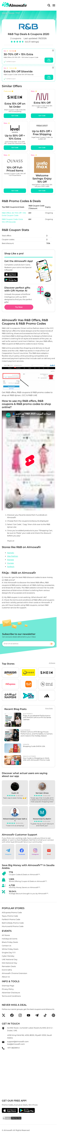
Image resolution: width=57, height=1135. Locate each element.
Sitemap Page (8, 986)
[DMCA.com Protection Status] (28, 1118)
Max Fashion (12, 556)
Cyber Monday (8, 956)
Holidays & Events (9, 939)
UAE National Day (9, 959)
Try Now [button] (19, 307)
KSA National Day (9, 963)
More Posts (49, 708)
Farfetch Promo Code (11, 919)
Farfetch (10, 566)
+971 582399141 (13, 1048)
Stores (11, 13)
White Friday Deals (10, 949)
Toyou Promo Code (10, 916)
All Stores (52, 663)
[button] (10, 672)
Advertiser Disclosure (11, 992)
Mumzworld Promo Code (12, 926)
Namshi (10, 552)
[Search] (49, 5)
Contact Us (6, 946)
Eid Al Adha (7, 970)
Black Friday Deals (10, 942)
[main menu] (53, 5)
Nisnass (10, 559)
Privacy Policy (8, 989)
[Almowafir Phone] (3, 1049)
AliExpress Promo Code (12, 913)
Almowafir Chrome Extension (14, 973)
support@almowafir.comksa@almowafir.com (18, 1042)
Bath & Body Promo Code (13, 923)
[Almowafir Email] (3, 1043)
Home (4, 13)
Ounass (10, 563)
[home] (14, 4)
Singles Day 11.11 (9, 952)
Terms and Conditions (11, 996)
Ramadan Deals (9, 966)
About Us (6, 977)
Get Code (49, 60)
